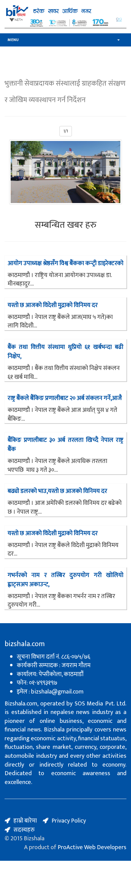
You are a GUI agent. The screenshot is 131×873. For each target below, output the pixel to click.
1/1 (65, 131)
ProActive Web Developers (92, 847)
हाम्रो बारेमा (25, 821)
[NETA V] (65, 23)
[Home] (50, 10)
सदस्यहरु (24, 830)
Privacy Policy (68, 821)
